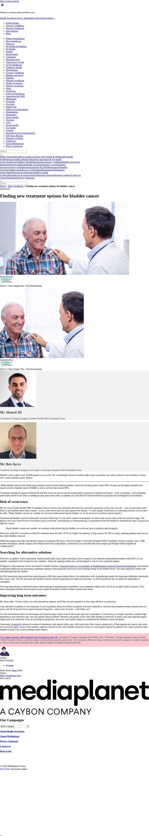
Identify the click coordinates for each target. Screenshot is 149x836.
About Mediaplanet (15, 143)
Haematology (12, 112)
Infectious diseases (14, 135)
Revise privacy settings (19, 769)
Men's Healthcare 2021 (10, 675)
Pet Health (10, 49)
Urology (10, 130)
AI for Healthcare (14, 65)
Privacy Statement (14, 146)
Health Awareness (26, 18)
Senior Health (12, 117)
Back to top (5, 751)
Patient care (11, 107)
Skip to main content (9, 1)
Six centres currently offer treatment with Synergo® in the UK (29, 637)
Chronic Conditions (15, 26)
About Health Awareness (12, 731)
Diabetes (10, 78)
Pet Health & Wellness (16, 46)
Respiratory (11, 114)
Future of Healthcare (15, 93)
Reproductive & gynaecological (20, 133)
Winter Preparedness (15, 38)
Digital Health (12, 23)
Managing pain (13, 59)
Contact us (11, 141)
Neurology (11, 91)
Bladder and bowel (14, 75)
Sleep (8, 88)
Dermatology (12, 70)
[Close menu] (1, 181)
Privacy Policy (5, 769)
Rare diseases (12, 31)
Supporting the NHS (15, 96)
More (8, 33)
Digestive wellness (14, 138)
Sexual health (12, 125)
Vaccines (10, 120)
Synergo (10, 665)
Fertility (9, 51)
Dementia (10, 101)
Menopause (11, 99)
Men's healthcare (13, 41)
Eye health (11, 128)
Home (3, 186)
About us (10, 44)
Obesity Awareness (14, 86)
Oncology (10, 104)
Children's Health (14, 67)
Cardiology (11, 57)
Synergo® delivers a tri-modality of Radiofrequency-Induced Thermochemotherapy (98, 566)
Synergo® (16, 624)
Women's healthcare (15, 28)
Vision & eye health (15, 62)
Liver (8, 122)
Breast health (12, 54)
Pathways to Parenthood (17, 109)
